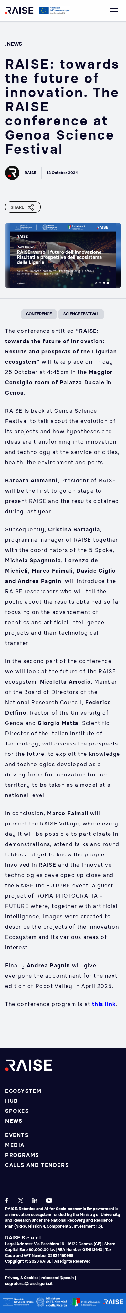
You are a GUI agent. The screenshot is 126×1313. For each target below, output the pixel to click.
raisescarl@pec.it (57, 1277)
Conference (39, 314)
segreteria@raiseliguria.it (29, 1283)
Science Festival (81, 314)
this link (104, 1004)
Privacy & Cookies (22, 1277)
